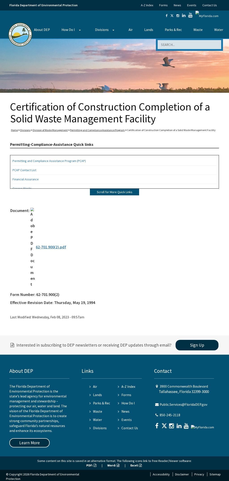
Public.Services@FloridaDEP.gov (183, 404)
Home (14, 130)
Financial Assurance (26, 179)
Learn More (29, 442)
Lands (148, 30)
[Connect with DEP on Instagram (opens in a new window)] (177, 16)
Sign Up (197, 345)
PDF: (90, 465)
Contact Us (209, 5)
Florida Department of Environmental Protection (43, 5)
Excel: (134, 465)
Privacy (199, 474)
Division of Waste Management (50, 130)
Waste (198, 30)
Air (131, 30)
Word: (112, 465)
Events (191, 5)
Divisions (102, 30)
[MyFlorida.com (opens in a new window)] (207, 16)
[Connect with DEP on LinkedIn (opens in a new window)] (184, 16)
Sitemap (215, 474)
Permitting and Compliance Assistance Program (97, 130)
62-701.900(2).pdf (51, 247)
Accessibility (161, 474)
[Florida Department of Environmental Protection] (20, 34)
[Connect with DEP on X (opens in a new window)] (172, 16)
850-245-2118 (170, 415)
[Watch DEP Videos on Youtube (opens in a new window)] (190, 16)
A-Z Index (147, 5)
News (177, 5)
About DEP (42, 30)
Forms (163, 5)
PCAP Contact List (24, 170)
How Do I (68, 30)
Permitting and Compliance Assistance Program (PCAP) (49, 161)
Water (218, 30)
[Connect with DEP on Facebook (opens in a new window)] (167, 16)
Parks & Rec (173, 30)
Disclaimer (182, 474)
